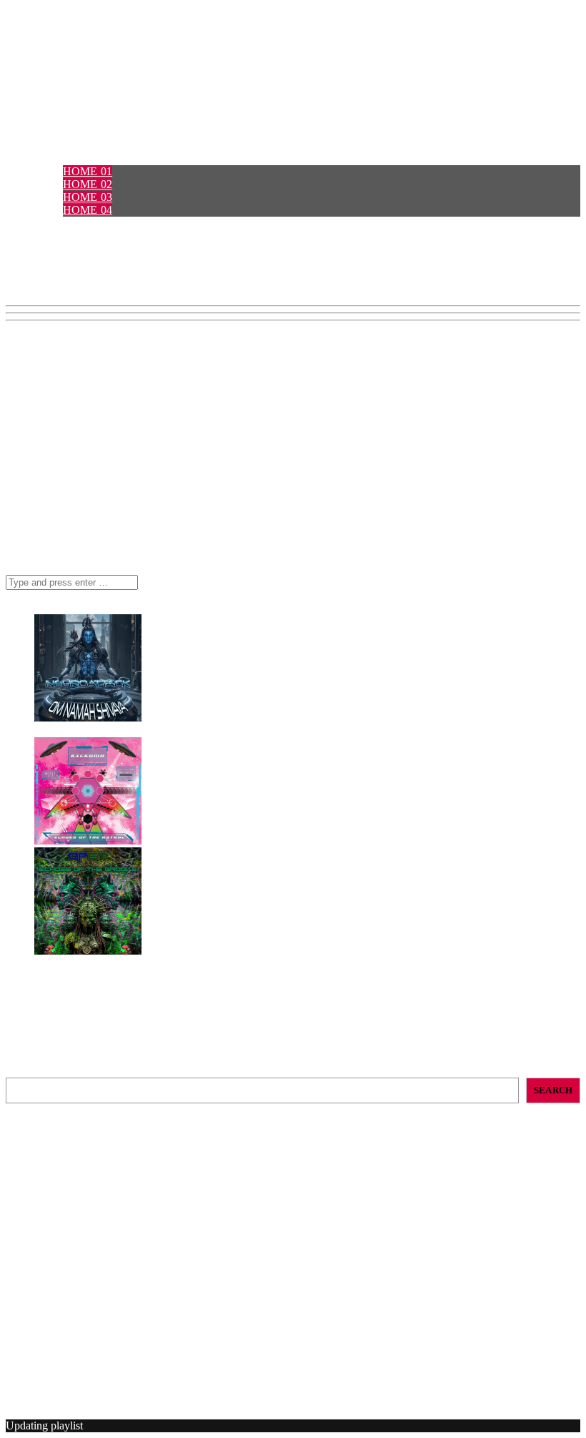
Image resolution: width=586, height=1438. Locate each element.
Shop (49, 261)
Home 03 (87, 197)
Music (52, 248)
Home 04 (87, 210)
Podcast (61, 223)
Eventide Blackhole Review (69, 1157)
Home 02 (87, 184)
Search (21, 1071)
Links (51, 287)
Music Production (74, 1347)
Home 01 (87, 171)
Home (51, 158)
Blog (50, 274)
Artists (57, 236)
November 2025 (71, 1286)
